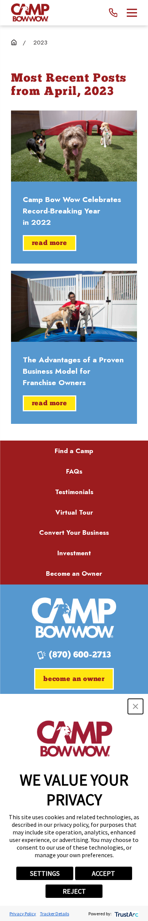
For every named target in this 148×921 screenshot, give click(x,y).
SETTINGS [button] (45, 873)
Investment (74, 553)
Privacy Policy (22, 913)
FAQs (74, 471)
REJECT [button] (74, 891)
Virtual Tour (74, 512)
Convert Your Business (74, 532)
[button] (135, 706)
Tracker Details (54, 913)
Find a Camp (74, 450)
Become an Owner (74, 573)
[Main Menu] (132, 13)
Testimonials (74, 491)
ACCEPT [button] (103, 873)
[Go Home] (14, 42)
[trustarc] (126, 913)
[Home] (30, 12)
